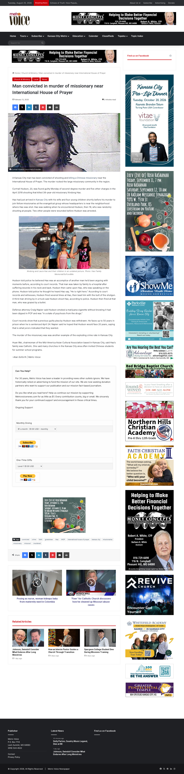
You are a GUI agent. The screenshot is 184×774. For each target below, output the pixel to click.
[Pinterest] (43, 107)
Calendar (93, 36)
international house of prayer (78, 539)
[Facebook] (15, 107)
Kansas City (42, 199)
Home (13, 36)
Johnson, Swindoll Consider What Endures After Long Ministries (25, 652)
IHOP (63, 539)
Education (78, 36)
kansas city (96, 539)
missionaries (107, 539)
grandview (49, 539)
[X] (22, 107)
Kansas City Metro (57, 36)
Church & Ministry (30, 73)
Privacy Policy (14, 757)
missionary (17, 543)
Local (36, 79)
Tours (23, 36)
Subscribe (147, 3)
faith (40, 539)
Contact (11, 754)
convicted (25, 539)
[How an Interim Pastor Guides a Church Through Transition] (64, 638)
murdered (37, 543)
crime (34, 539)
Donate (171, 3)
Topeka (121, 36)
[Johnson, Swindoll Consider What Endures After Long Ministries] (28, 638)
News (44, 79)
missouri (27, 543)
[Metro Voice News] (19, 19)
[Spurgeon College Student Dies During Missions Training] (100, 638)
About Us (134, 3)
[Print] (57, 107)
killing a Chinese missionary (83, 177)
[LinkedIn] (29, 107)
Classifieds (108, 36)
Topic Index (137, 36)
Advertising (160, 3)
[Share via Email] (50, 107)
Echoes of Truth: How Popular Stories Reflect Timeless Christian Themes (83, 3)
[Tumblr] (36, 107)
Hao (57, 539)
